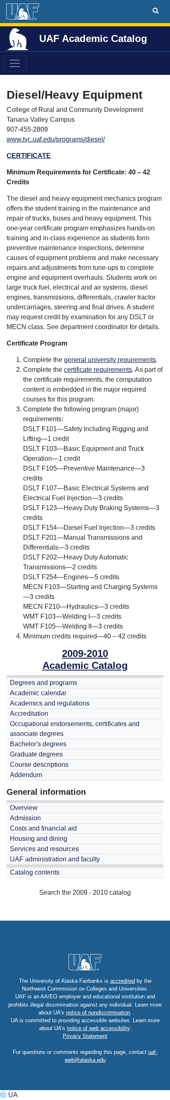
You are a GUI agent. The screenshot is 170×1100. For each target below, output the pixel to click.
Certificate (29, 155)
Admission (25, 818)
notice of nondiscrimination (98, 1012)
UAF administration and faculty (55, 859)
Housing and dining (38, 838)
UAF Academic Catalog (93, 38)
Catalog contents (34, 872)
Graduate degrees (36, 754)
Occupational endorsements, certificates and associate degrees (74, 728)
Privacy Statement (85, 1036)
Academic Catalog (85, 665)
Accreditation (29, 713)
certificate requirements (98, 369)
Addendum (26, 774)
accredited (122, 981)
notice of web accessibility (98, 1028)
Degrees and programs (43, 682)
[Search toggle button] (156, 10)
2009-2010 (85, 653)
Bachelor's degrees (38, 743)
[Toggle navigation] (14, 63)
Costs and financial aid (43, 828)
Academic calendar (38, 692)
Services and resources (44, 848)
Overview (24, 807)
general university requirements (110, 359)
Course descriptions (39, 764)
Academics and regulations (50, 703)
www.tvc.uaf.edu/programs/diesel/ (56, 139)
